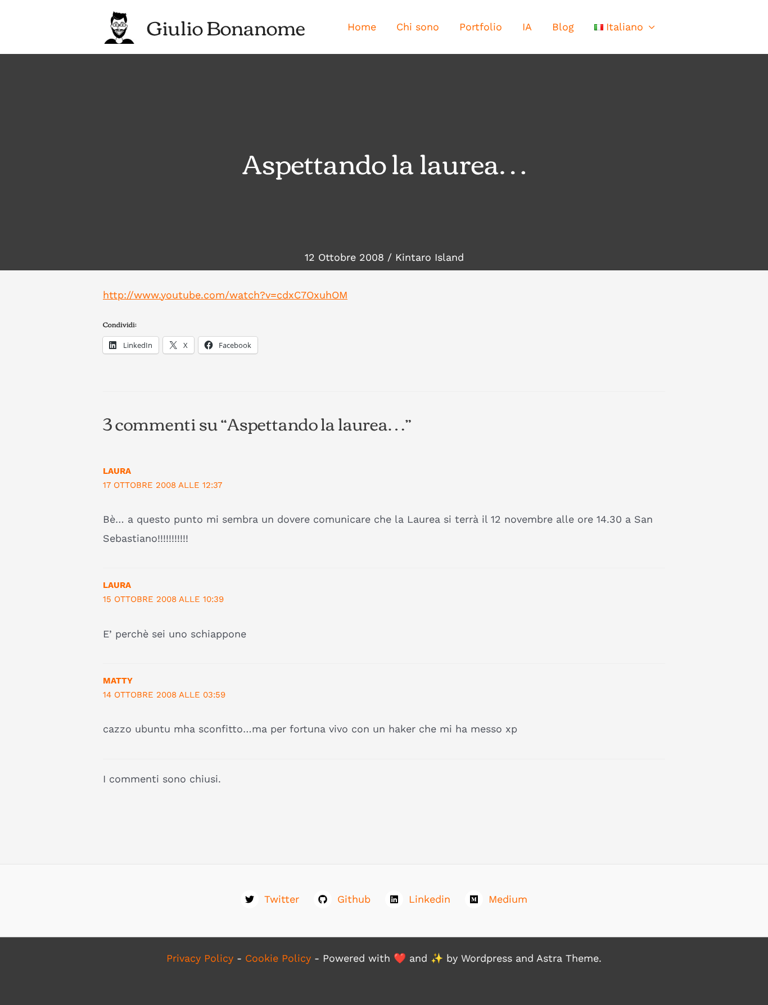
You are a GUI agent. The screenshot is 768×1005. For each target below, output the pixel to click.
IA (527, 27)
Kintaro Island (429, 257)
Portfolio (480, 27)
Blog (563, 27)
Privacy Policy (199, 958)
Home (361, 27)
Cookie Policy (278, 958)
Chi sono (417, 27)
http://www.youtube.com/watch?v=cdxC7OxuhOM (225, 295)
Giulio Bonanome (226, 26)
